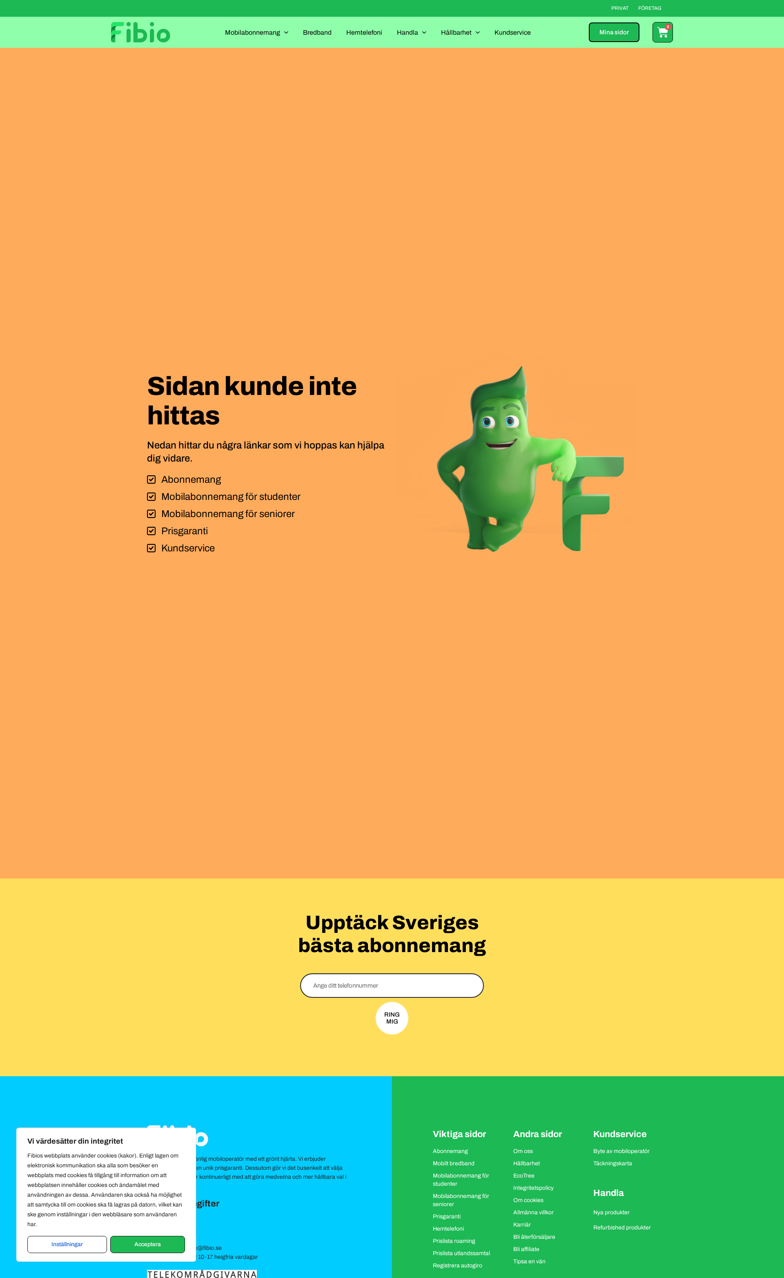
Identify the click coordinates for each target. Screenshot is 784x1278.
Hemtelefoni (364, 32)
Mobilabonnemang (252, 32)
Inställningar (67, 1244)
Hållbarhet (456, 32)
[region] (106, 1195)
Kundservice (512, 32)
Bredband (317, 32)
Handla (407, 32)
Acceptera (147, 1244)
